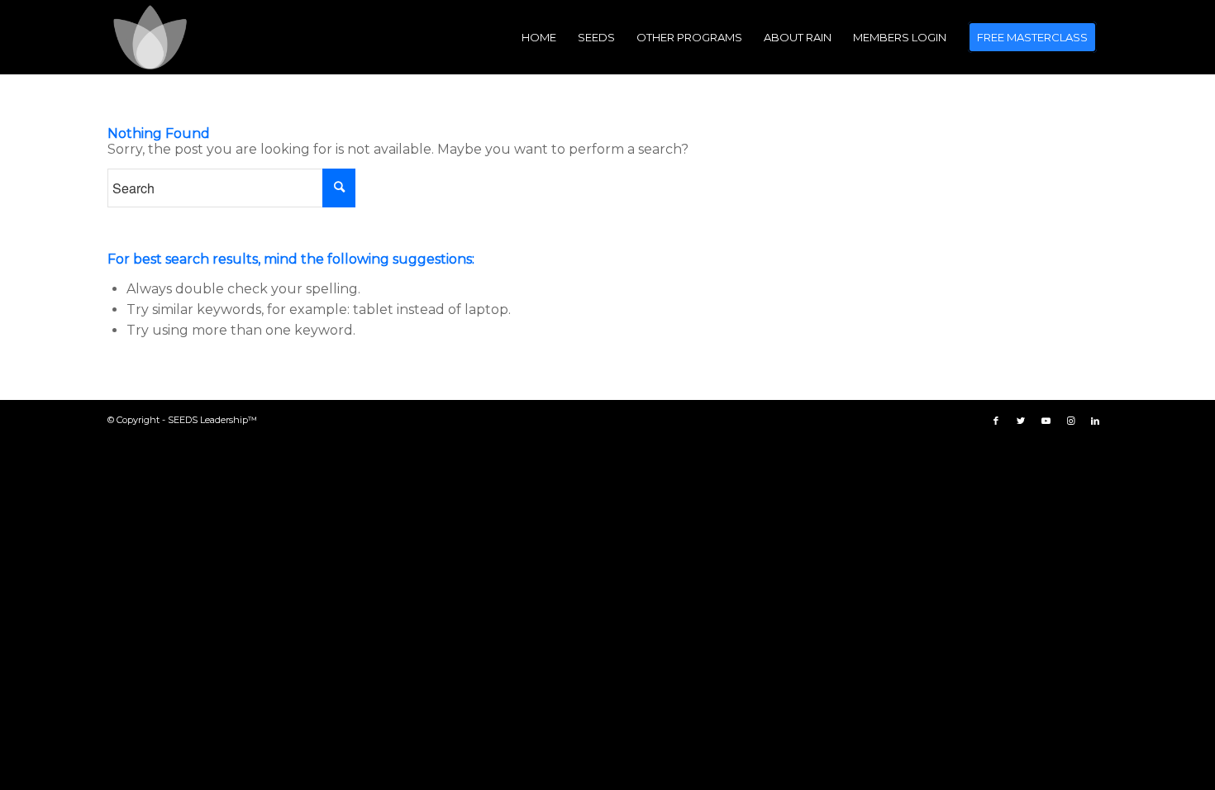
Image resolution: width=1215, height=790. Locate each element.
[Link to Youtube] (1045, 420)
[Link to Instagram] (1070, 420)
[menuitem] (539, 37)
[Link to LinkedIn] (1095, 420)
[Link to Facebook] (996, 420)
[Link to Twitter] (1020, 420)
